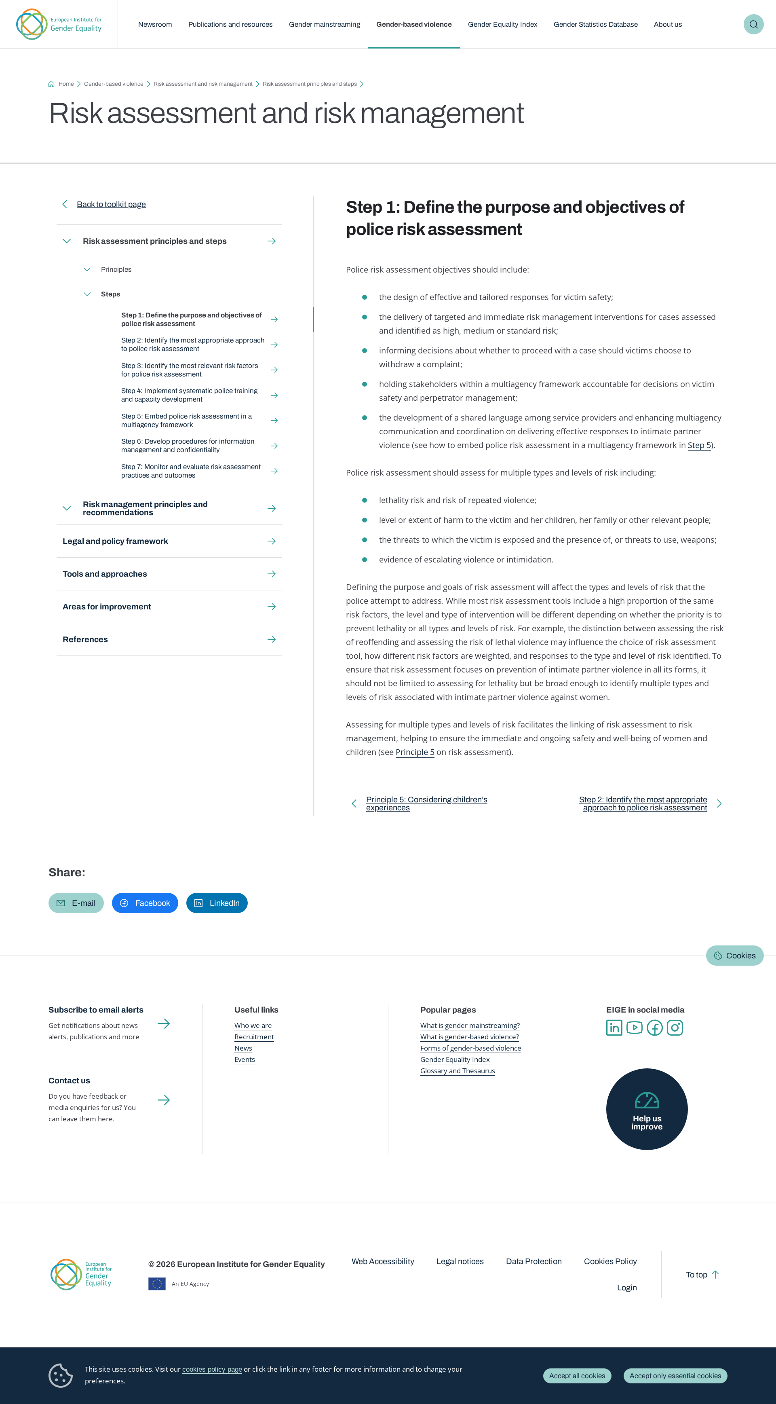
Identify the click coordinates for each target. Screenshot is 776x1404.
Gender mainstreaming (324, 24)
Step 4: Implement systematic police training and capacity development (189, 395)
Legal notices (460, 1261)
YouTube (634, 1028)
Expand (67, 241)
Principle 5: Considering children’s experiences (426, 805)
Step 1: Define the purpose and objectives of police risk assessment (191, 319)
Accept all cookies (577, 1376)
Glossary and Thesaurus (457, 1070)
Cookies (741, 955)
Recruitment (254, 1036)
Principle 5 (415, 751)
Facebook (655, 1028)
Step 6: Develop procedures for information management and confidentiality (188, 446)
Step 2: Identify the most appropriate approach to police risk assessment (193, 344)
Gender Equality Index (503, 24)
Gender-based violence (414, 24)
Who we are (253, 1025)
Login (627, 1287)
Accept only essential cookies (675, 1376)
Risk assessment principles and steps (310, 84)
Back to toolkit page (111, 204)
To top (696, 1274)
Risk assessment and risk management (203, 84)
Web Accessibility (383, 1261)
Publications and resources (230, 24)
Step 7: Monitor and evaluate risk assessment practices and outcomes (191, 471)
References (85, 639)
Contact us (69, 1080)
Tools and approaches (105, 573)
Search (754, 24)
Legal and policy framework (115, 541)
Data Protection (534, 1261)
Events (244, 1059)
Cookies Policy (610, 1261)
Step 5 (699, 445)
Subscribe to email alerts (95, 1009)
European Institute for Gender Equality (58, 24)
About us (668, 24)
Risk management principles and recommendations (145, 508)
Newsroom (155, 24)
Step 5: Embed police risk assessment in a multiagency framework (186, 420)
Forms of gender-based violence (470, 1048)
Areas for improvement (107, 606)
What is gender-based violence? (469, 1036)
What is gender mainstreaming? (470, 1025)
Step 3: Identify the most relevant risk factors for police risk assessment (189, 370)
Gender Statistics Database (596, 24)
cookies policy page (212, 1369)
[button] (76, 903)
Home (66, 84)
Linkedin (614, 1028)
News (243, 1048)
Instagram (675, 1028)
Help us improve (647, 1122)
